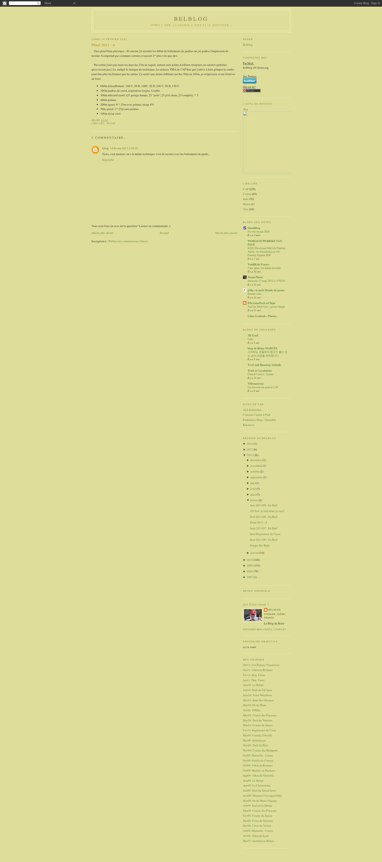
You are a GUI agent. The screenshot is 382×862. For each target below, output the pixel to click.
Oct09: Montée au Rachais (259, 770)
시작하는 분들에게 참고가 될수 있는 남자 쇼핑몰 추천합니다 (267, 353)
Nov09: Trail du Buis (255, 745)
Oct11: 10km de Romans (258, 670)
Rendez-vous (254, 293)
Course (247, 194)
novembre (256, 466)
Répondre (108, 160)
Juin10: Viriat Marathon (257, 695)
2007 (250, 577)
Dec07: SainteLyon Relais (258, 841)
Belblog (248, 45)
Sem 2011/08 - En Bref (263, 517)
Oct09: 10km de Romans (258, 765)
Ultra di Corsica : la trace (260, 374)
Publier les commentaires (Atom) (128, 241)
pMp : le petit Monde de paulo (266, 290)
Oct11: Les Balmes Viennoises (261, 665)
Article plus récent (102, 233)
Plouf (111, 123)
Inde (245, 199)
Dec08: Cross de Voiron (257, 826)
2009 (250, 565)
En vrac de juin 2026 (258, 231)
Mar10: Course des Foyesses (260, 715)
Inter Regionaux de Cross (265, 534)
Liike (250, 339)
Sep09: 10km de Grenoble (258, 775)
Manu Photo (255, 277)
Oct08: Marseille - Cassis (258, 831)
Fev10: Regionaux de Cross (259, 730)
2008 (250, 571)
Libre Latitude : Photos (262, 316)
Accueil (164, 233)
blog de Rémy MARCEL (263, 348)
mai (252, 483)
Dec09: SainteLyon (254, 740)
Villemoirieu (256, 383)
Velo (245, 209)
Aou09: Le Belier (253, 781)
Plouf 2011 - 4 (103, 44)
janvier (254, 553)
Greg (105, 148)
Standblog (254, 228)
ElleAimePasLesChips (261, 303)
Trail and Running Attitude (264, 365)
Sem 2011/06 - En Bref (263, 540)
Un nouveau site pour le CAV (263, 387)
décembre (256, 460)
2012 (250, 449)
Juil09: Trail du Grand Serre (259, 790)
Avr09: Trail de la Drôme (257, 805)
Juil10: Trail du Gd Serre (257, 690)
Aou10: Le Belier (253, 685)
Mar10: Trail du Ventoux (258, 720)
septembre (256, 477)
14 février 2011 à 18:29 (124, 148)
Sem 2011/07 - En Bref (263, 528)
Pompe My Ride (259, 545)
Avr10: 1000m (251, 710)
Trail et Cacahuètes (260, 370)
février (254, 500)
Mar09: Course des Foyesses (260, 811)
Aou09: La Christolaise (257, 785)
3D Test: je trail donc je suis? (267, 511)
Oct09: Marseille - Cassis (258, 755)
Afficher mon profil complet (264, 629)
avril (253, 489)
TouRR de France (258, 264)
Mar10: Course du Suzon (258, 725)
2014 (250, 444)
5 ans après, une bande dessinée (264, 268)
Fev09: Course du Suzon (257, 816)
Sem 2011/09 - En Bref (263, 505)
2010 (250, 560)
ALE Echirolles (252, 410)
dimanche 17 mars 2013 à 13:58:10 (266, 280)
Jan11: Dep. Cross (253, 680)
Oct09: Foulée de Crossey (258, 760)
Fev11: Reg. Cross (254, 675)
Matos (246, 204)
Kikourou (248, 425)
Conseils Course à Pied (256, 415)
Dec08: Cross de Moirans (258, 821)
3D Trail (253, 335)
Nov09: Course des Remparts (260, 750)
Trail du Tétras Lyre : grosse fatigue (266, 306)
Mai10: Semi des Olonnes (258, 700)
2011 (250, 455)
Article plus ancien (226, 233)
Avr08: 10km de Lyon (256, 836)
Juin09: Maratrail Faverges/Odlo (262, 796)
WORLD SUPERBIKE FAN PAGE (265, 242)
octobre (255, 471)
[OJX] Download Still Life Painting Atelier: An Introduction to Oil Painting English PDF (266, 251)
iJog (245, 109)
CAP (245, 189)
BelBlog (191, 18)
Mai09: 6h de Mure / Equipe (260, 801)
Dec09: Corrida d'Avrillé (257, 735)
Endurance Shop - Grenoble (259, 420)
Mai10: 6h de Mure (254, 705)
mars (253, 494)
